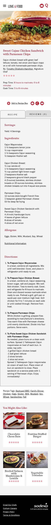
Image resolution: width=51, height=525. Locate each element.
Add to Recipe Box (19, 103)
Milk (27, 394)
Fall (24, 397)
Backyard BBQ (22, 391)
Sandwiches (16, 397)
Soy (41, 394)
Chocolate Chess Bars (13, 435)
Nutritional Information (15, 243)
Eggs (14, 394)
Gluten (21, 394)
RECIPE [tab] (13, 115)
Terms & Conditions (11, 515)
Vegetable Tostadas (37, 474)
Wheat (6, 397)
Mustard (34, 394)
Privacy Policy (8, 512)
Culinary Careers (10, 508)
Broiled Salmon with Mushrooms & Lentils (14, 475)
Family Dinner (37, 391)
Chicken (7, 394)
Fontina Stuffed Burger (37, 435)
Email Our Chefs (10, 505)
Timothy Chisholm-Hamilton (20, 69)
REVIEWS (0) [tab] (38, 114)
